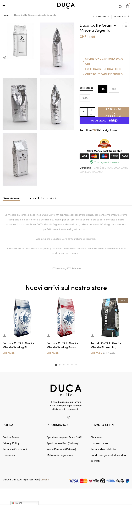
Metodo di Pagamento (60, 455)
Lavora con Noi (99, 443)
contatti (95, 460)
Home (6, 14)
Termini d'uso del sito (103, 449)
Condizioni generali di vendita (108, 455)
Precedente (102, 16)
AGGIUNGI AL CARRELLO (113, 112)
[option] (22, 328)
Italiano (18, 503)
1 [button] (56, 365)
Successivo (120, 16)
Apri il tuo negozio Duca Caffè (64, 437)
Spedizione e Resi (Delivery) (63, 443)
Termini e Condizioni (15, 449)
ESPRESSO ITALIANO (91, 171)
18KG (85, 98)
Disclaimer (9, 455)
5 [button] (72, 365)
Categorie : (86, 167)
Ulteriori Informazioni (41, 198)
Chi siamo (96, 437)
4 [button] (68, 365)
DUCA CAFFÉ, (120, 167)
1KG (103, 89)
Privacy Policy (11, 443)
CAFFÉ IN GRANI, (103, 167)
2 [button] (60, 365)
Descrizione (11, 198)
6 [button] (76, 365)
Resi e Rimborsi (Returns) (61, 449)
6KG (114, 89)
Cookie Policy (11, 437)
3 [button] (64, 365)
